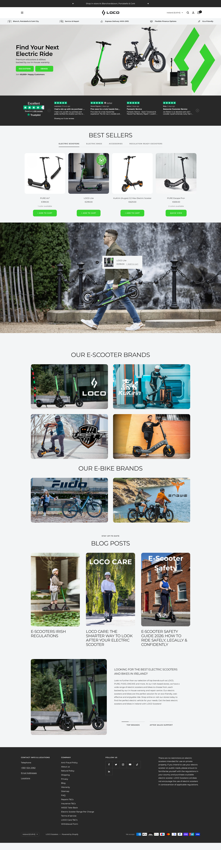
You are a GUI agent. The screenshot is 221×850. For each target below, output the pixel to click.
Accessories (116, 144)
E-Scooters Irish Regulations (48, 633)
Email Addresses (29, 773)
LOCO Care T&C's (69, 820)
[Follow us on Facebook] (109, 764)
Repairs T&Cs (67, 799)
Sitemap (65, 791)
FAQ (63, 795)
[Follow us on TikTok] (137, 764)
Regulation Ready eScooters (145, 144)
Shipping (65, 775)
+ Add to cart (132, 264)
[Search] (188, 13)
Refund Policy (67, 771)
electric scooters (69, 144)
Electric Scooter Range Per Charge (77, 811)
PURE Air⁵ (45, 198)
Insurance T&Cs (68, 803)
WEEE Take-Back (69, 807)
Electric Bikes (94, 144)
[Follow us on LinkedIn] (109, 771)
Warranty (65, 787)
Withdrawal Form (69, 824)
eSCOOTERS (25, 69)
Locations (25, 778)
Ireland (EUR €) (173, 13)
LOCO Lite (89, 198)
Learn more (125, 3)
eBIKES (44, 69)
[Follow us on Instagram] (123, 764)
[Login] (193, 13)
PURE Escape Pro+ (176, 198)
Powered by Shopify (70, 834)
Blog (63, 783)
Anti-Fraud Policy (69, 762)
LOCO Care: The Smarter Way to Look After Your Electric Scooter (109, 638)
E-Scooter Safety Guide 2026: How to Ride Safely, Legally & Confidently (164, 638)
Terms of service (68, 816)
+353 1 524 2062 (28, 768)
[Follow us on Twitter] (116, 764)
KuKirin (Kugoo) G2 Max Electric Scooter (132, 198)
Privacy (64, 779)
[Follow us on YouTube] (130, 764)
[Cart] (198, 13)
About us (65, 766)
